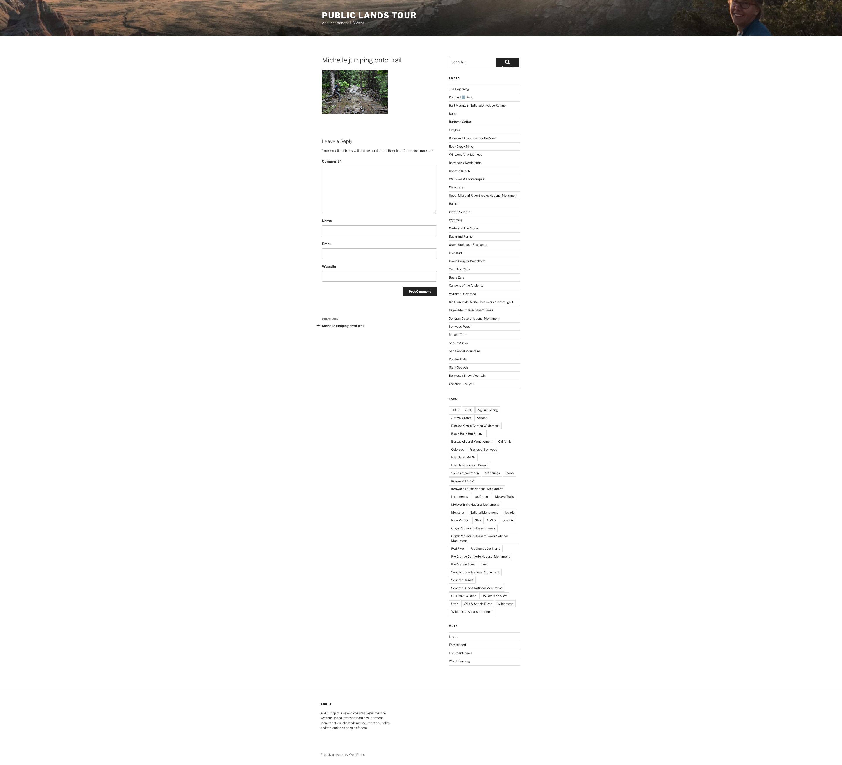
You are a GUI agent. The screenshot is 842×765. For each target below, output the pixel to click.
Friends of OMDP (463, 457)
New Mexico (460, 520)
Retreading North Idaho (465, 162)
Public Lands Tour (369, 15)
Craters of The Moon (463, 228)
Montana (457, 512)
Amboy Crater (461, 418)
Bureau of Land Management (471, 441)
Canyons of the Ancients (466, 285)
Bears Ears (456, 277)
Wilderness (505, 604)
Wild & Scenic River (478, 604)
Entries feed (457, 645)
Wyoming (455, 220)
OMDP (492, 520)
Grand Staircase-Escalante (468, 244)
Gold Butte (456, 253)
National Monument (484, 512)
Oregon (507, 520)
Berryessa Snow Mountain (467, 375)
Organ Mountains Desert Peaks (473, 528)
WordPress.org (459, 661)
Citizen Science (460, 212)
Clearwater (456, 187)
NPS (478, 520)
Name (327, 221)
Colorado (457, 449)
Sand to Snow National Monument (475, 572)
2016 (468, 410)
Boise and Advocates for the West (473, 138)
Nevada (509, 512)
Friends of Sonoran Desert (469, 465)
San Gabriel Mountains (464, 351)
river (484, 564)
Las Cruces (481, 496)
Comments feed (460, 653)
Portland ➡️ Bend (461, 97)
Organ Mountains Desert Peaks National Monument (479, 538)
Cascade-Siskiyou (461, 384)
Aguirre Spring (488, 410)
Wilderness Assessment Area (472, 611)
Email (326, 244)
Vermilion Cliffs (459, 269)
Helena (454, 203)
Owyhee (454, 130)
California (505, 441)
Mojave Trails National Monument (475, 504)
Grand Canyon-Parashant (467, 261)
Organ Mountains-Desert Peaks (471, 310)
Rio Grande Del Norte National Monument (480, 556)
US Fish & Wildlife (463, 596)
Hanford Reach (459, 171)
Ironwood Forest (460, 326)
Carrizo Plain (458, 359)
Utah (454, 604)
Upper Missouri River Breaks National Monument (483, 195)
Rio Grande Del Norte (485, 548)
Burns (453, 113)
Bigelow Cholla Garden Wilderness (475, 426)
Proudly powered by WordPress (343, 754)
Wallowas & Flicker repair (467, 179)
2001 (455, 410)
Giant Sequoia (458, 367)
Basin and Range (461, 236)
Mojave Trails (458, 334)
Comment (331, 161)
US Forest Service (494, 596)
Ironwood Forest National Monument (477, 489)
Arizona (482, 418)
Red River (458, 548)
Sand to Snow (458, 343)
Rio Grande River (463, 564)
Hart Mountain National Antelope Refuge (477, 105)
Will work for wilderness (465, 154)
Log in (453, 636)
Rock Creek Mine (461, 146)
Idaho (510, 473)
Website (329, 267)
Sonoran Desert (462, 580)
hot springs (492, 473)
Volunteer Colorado (462, 294)
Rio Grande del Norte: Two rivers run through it (481, 302)
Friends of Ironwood (483, 449)
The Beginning (459, 89)
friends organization (465, 473)
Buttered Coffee (460, 122)
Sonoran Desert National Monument (474, 318)
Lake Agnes (459, 496)
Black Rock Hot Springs (467, 433)
